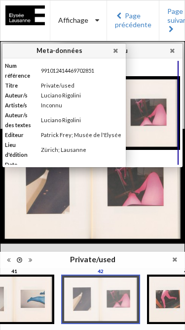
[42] (100, 299)
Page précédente (133, 20)
